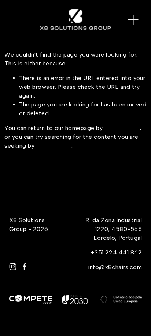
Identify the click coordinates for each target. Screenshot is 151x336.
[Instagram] (12, 266)
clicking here (122, 127)
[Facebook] (24, 266)
